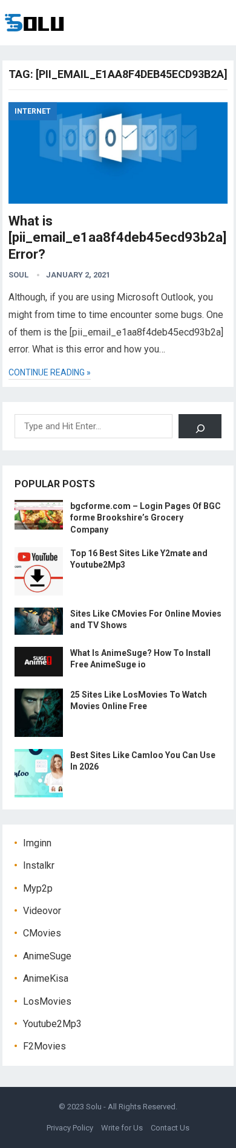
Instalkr (38, 865)
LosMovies (47, 1001)
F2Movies (44, 1046)
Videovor (42, 910)
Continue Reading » (49, 372)
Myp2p (38, 888)
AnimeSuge (47, 956)
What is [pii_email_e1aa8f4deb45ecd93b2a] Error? (117, 237)
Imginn (37, 843)
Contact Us (170, 1127)
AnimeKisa (45, 978)
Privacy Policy (70, 1127)
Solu (94, 1106)
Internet (33, 111)
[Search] (200, 426)
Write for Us (122, 1127)
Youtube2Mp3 (52, 1024)
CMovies (42, 933)
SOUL (18, 274)
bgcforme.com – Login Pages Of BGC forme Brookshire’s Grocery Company (145, 517)
